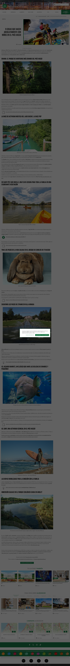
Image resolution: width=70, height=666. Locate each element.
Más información (30, 335)
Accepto (46, 335)
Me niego (39, 335)
